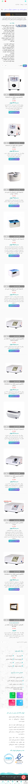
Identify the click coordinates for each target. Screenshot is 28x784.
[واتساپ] (2, 1)
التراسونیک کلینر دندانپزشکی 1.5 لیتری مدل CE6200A (14, 289)
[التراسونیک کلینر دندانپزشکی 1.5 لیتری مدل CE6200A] (14, 273)
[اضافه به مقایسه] (6, 95)
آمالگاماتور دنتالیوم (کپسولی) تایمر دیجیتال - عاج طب (14, 523)
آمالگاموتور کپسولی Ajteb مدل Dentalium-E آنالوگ (14, 476)
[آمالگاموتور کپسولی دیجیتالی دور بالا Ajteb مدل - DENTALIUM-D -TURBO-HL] (14, 323)
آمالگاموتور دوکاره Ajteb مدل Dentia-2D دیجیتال (14, 146)
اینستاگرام (20, 696)
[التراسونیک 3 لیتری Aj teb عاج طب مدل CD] (14, 414)
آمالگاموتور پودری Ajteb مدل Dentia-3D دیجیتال (14, 98)
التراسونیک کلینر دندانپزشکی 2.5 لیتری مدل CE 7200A (14, 239)
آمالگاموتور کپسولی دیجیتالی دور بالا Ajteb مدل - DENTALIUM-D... (14, 339)
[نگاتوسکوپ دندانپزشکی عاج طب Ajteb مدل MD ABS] (14, 607)
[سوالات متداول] (5, 1)
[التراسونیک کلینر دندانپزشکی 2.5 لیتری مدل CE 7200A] (14, 223)
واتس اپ (13, 696)
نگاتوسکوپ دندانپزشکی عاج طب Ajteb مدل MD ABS (14, 625)
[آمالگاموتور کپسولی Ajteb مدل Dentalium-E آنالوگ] (14, 460)
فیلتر (25, 65)
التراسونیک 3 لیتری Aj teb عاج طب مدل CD (14, 429)
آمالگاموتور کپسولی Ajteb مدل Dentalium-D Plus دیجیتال (14, 575)
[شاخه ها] (25, 1)
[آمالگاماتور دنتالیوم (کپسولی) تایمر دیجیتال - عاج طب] (14, 507)
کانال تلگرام (20, 704)
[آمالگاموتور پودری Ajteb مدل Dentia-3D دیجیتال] (14, 82)
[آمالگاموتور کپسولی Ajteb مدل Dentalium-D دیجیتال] (14, 368)
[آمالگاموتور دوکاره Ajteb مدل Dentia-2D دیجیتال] (14, 130)
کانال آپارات (12, 704)
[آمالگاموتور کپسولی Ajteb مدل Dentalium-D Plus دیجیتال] (14, 559)
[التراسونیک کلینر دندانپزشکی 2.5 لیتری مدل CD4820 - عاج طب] (14, 177)
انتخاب (20, 65)
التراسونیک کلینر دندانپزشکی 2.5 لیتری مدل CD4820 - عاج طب (14, 193)
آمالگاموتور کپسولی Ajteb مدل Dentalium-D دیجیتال (14, 384)
